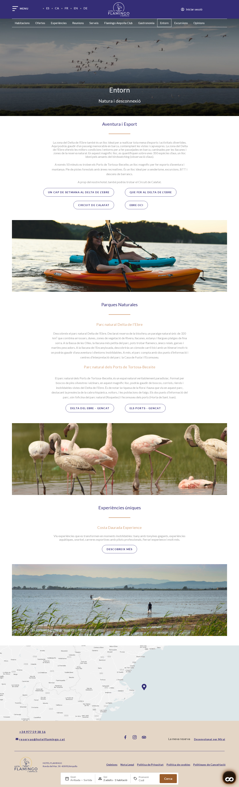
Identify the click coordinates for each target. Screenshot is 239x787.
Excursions (181, 23)
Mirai (221, 739)
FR (66, 8)
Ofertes (40, 23)
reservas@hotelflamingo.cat (42, 739)
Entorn (164, 23)
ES (47, 8)
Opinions (199, 23)
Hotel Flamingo (52, 763)
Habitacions (22, 23)
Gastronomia (146, 23)
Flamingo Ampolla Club (118, 23)
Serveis (94, 23)
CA (57, 8)
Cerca (168, 778)
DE (85, 8)
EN (76, 8)
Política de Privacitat (150, 764)
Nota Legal (127, 764)
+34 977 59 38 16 (32, 731)
